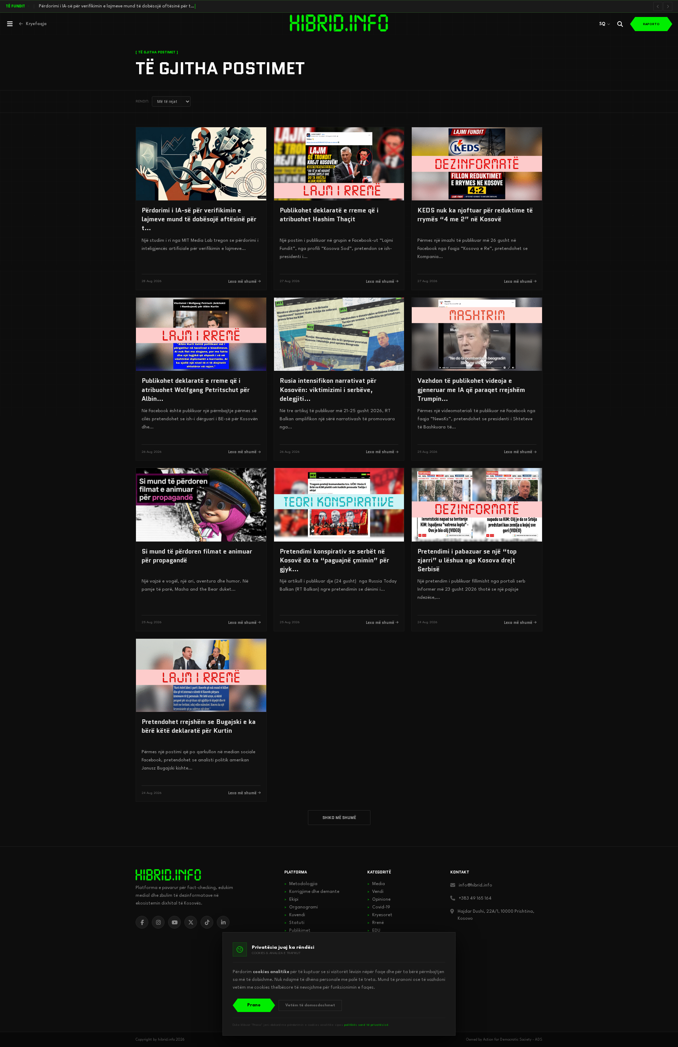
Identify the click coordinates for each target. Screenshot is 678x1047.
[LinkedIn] (223, 922)
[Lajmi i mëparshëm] (657, 6)
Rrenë (375, 923)
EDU (373, 931)
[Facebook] (142, 922)
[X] (190, 922)
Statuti (294, 923)
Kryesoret (379, 915)
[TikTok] (207, 922)
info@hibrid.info (475, 885)
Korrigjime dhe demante (311, 892)
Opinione (379, 899)
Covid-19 (378, 907)
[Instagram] (158, 922)
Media (376, 884)
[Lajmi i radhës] (667, 6)
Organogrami (301, 907)
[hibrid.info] (168, 875)
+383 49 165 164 (475, 898)
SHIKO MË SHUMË (339, 817)
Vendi (375, 892)
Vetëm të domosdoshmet (310, 1005)
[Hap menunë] (10, 24)
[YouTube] (174, 922)
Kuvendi (294, 915)
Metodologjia (300, 884)
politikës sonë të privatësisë (366, 1024)
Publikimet (297, 931)
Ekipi (291, 899)
